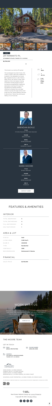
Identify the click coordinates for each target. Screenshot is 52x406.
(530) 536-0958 (33, 348)
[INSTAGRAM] (24, 401)
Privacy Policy (32, 397)
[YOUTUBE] (31, 401)
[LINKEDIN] (27, 401)
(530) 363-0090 (26, 175)
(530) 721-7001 (26, 136)
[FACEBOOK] (21, 401)
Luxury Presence (36, 394)
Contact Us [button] (26, 320)
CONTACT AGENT (26, 190)
